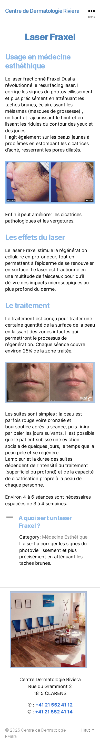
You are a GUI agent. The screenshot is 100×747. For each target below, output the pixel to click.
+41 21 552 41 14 (54, 711)
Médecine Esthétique (64, 537)
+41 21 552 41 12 (54, 705)
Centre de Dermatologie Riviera (42, 11)
